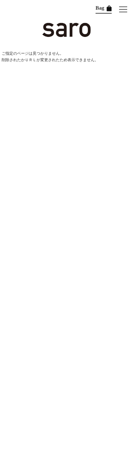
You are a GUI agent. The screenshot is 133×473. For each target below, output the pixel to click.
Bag (101, 8)
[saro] (66, 35)
